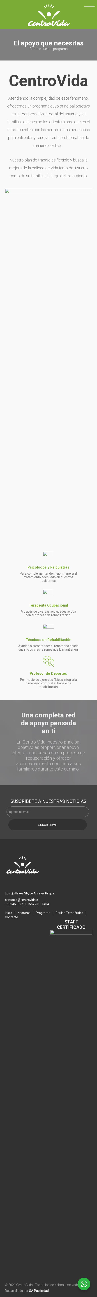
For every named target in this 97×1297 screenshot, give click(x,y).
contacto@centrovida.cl (22, 900)
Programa (43, 913)
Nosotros (24, 913)
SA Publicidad (39, 1291)
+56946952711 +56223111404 (27, 904)
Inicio (8, 913)
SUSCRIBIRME (47, 825)
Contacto (11, 917)
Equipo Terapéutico (69, 913)
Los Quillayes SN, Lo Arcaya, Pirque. (30, 893)
